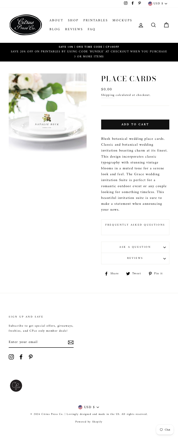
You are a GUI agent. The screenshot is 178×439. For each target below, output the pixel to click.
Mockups (122, 20)
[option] (89, 52)
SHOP (73, 20)
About (56, 20)
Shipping (108, 95)
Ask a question (135, 247)
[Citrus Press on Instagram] (11, 356)
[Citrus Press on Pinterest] (30, 356)
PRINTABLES (95, 20)
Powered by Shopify (89, 422)
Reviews (74, 29)
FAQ (92, 29)
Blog (55, 29)
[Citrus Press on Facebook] (21, 356)
